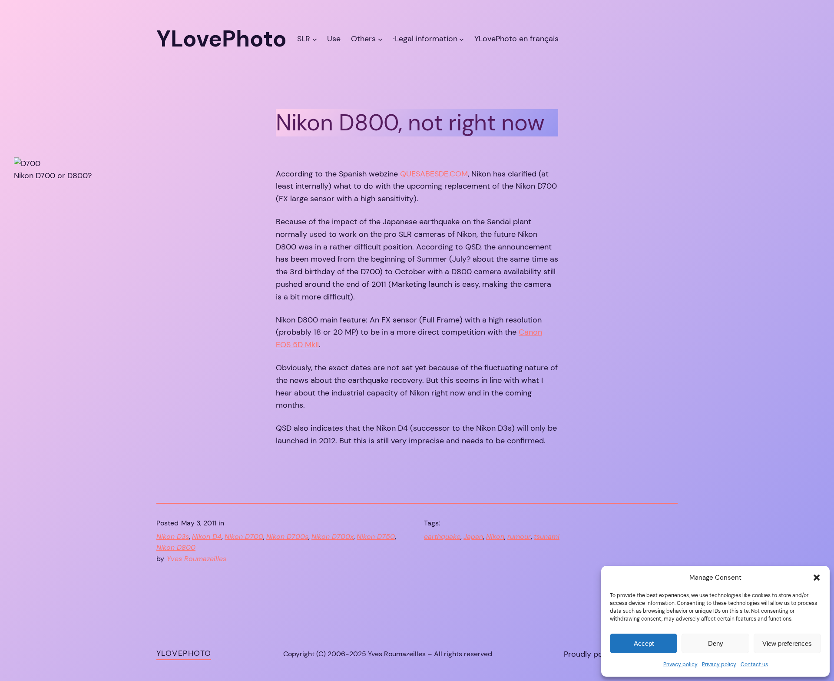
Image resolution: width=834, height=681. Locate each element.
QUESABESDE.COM (434, 174)
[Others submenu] (380, 39)
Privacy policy (680, 664)
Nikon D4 (207, 536)
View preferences (787, 643)
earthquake (442, 536)
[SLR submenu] (314, 39)
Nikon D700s (287, 536)
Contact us (754, 664)
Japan (473, 536)
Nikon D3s (172, 536)
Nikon (495, 536)
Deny (715, 643)
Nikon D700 (244, 536)
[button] (816, 577)
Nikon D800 (175, 547)
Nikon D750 (376, 536)
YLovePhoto (183, 653)
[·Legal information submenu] (461, 39)
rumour (519, 536)
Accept (644, 643)
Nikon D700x (332, 536)
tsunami (546, 536)
